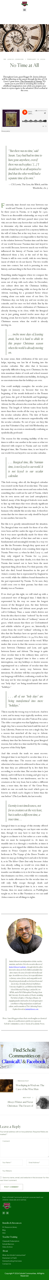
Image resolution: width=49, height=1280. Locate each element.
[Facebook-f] (3, 1213)
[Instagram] (7, 1213)
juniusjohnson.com (31, 1009)
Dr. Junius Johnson (14, 59)
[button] (25, 10)
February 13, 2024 (36, 59)
